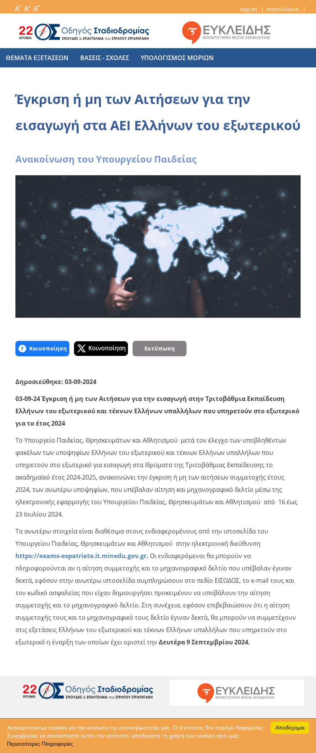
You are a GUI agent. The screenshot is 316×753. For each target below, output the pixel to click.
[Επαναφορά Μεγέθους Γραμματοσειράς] (27, 6)
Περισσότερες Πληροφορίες (40, 744)
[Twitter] (101, 348)
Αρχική (249, 9)
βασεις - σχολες (104, 58)
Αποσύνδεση (283, 9)
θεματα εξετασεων (37, 58)
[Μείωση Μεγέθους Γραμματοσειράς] (36, 6)
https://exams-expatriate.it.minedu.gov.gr (80, 556)
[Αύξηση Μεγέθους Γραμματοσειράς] (18, 6)
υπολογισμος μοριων (177, 58)
